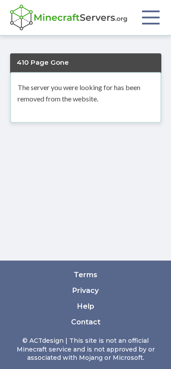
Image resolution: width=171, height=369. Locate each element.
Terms (85, 275)
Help (85, 306)
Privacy (85, 290)
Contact (85, 322)
